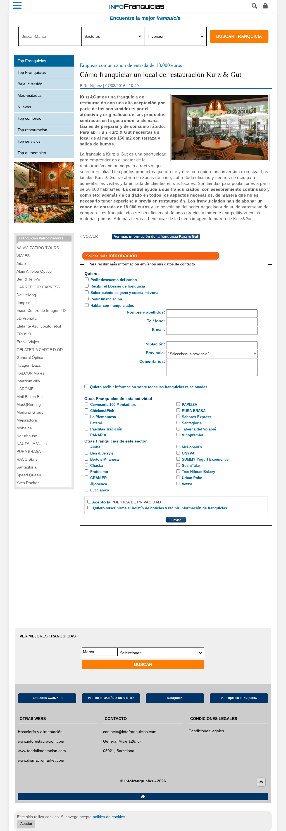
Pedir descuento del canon (113, 280)
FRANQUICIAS (175, 698)
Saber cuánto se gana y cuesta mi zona (124, 293)
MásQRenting (28, 404)
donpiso (23, 302)
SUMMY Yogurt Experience (205, 459)
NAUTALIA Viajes (31, 443)
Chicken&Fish (102, 411)
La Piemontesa (103, 417)
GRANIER (98, 478)
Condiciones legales (206, 731)
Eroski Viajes (27, 342)
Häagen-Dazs (28, 365)
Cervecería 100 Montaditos (113, 404)
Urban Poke (192, 478)
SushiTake (191, 465)
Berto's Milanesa (104, 459)
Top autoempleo (32, 152)
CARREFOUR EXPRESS (38, 287)
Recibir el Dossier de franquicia (117, 286)
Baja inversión (30, 84)
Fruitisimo (99, 472)
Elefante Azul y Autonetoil (38, 326)
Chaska (96, 465)
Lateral (96, 423)
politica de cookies (109, 816)
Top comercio (29, 118)
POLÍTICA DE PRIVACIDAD (136, 502)
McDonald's (192, 447)
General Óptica (29, 357)
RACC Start (26, 459)
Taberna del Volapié (199, 429)
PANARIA (98, 435)
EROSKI (23, 334)
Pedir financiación (106, 299)
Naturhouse (26, 436)
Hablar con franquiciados (112, 305)
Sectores (92, 36)
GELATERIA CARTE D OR (39, 349)
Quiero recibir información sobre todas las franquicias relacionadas (148, 387)
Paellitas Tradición (106, 429)
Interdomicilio (28, 381)
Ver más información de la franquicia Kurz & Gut (156, 236)
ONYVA (188, 453)
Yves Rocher (27, 483)
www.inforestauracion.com (41, 741)
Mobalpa (24, 428)
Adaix (21, 263)
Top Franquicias (32, 72)
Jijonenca (98, 484)
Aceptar (26, 824)
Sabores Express (196, 417)
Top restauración (32, 130)
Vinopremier (192, 435)
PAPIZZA (189, 404)
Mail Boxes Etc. (30, 396)
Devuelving (26, 295)
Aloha (95, 447)
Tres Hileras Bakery (198, 472)
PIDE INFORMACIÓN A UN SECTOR (111, 698)
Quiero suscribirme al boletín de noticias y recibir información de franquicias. (160, 508)
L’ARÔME (25, 389)
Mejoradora (26, 420)
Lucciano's (99, 490)
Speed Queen (28, 475)
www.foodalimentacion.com (42, 750)
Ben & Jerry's (101, 453)
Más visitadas (30, 95)
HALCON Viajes (30, 373)
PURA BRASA (194, 411)
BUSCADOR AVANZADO (47, 698)
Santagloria (192, 423)
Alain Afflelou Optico (34, 271)
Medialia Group (30, 412)
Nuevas (24, 107)
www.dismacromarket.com (41, 760)
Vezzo (187, 484)
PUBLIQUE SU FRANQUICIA (239, 698)
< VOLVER (89, 236)
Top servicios (29, 141)
